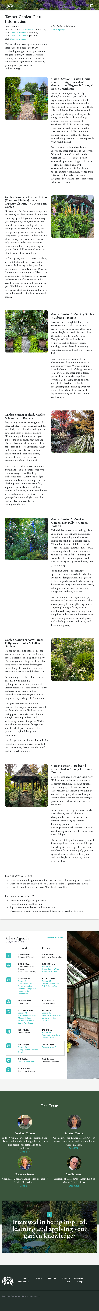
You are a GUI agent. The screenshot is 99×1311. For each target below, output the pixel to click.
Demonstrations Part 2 (51, 1047)
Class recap (27, 29)
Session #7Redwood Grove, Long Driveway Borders (51, 1035)
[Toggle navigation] (92, 6)
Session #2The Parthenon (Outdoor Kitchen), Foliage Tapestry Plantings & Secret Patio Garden (28, 1018)
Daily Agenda (58, 29)
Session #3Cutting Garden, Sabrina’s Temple (28, 1049)
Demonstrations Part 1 (26, 1062)
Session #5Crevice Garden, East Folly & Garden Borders (51, 983)
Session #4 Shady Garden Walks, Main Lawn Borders (50, 969)
